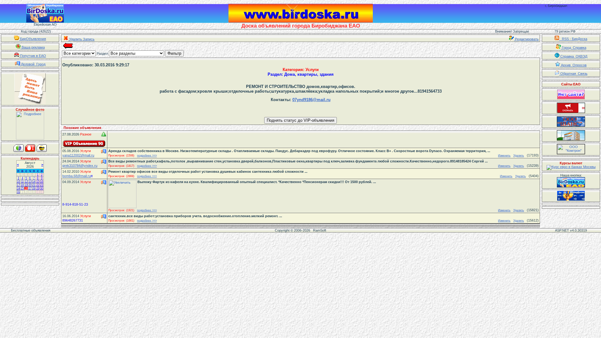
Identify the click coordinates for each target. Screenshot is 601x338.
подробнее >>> (147, 155)
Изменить (504, 155)
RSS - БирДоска (573, 39)
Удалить (518, 155)
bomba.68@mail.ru (76, 176)
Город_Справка (573, 47)
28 (22, 174)
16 (41, 181)
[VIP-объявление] (84, 143)
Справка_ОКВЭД (573, 56)
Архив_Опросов (573, 65)
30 (30, 174)
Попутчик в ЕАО (32, 56)
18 (22, 185)
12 (26, 181)
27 (18, 174)
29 (26, 174)
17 (18, 185)
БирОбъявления (32, 39)
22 (37, 185)
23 (41, 185)
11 (22, 181)
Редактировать (526, 39)
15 (37, 181)
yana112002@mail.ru (78, 155)
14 (33, 181)
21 (33, 185)
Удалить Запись (81, 39)
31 (33, 174)
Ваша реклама (33, 47)
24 (18, 188)
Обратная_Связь (573, 73)
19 (26, 185)
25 (22, 188)
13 (30, 181)
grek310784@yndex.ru (79, 165)
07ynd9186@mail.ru (311, 99)
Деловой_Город (32, 64)
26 (26, 188)
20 (30, 185)
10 (18, 181)
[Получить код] (571, 182)
